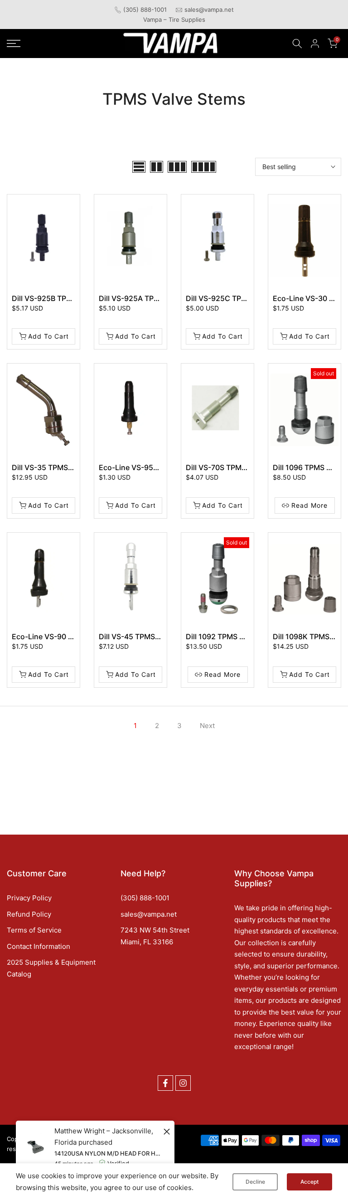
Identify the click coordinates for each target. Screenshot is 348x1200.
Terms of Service (34, 930)
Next (207, 725)
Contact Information (38, 946)
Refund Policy (29, 914)
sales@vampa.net (209, 9)
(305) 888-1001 (145, 9)
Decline (255, 1181)
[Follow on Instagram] (183, 1083)
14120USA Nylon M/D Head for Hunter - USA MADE (107, 1153)
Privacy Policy (29, 898)
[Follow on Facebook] (165, 1083)
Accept (309, 1181)
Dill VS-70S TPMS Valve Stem (236, 467)
